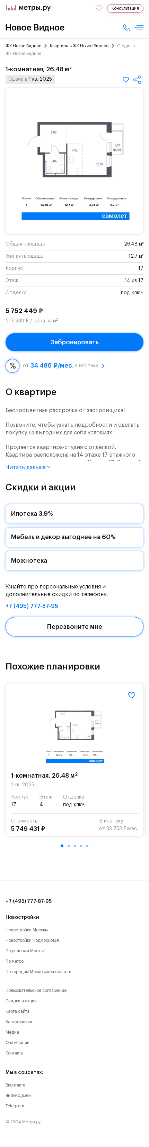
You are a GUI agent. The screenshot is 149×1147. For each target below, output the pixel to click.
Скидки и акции (21, 1001)
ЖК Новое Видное (23, 46)
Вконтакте (15, 1085)
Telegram (15, 1106)
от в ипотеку (60, 365)
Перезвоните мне (74, 627)
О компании (17, 1043)
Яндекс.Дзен (18, 1095)
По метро (15, 961)
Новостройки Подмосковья (32, 940)
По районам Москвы (25, 951)
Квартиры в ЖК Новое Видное (79, 46)
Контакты (15, 1053)
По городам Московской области (38, 972)
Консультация (125, 8)
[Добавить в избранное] (126, 80)
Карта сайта (17, 1011)
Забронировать (74, 342)
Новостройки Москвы (27, 930)
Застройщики (19, 1022)
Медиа (12, 1032)
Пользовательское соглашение (36, 990)
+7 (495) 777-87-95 (32, 606)
